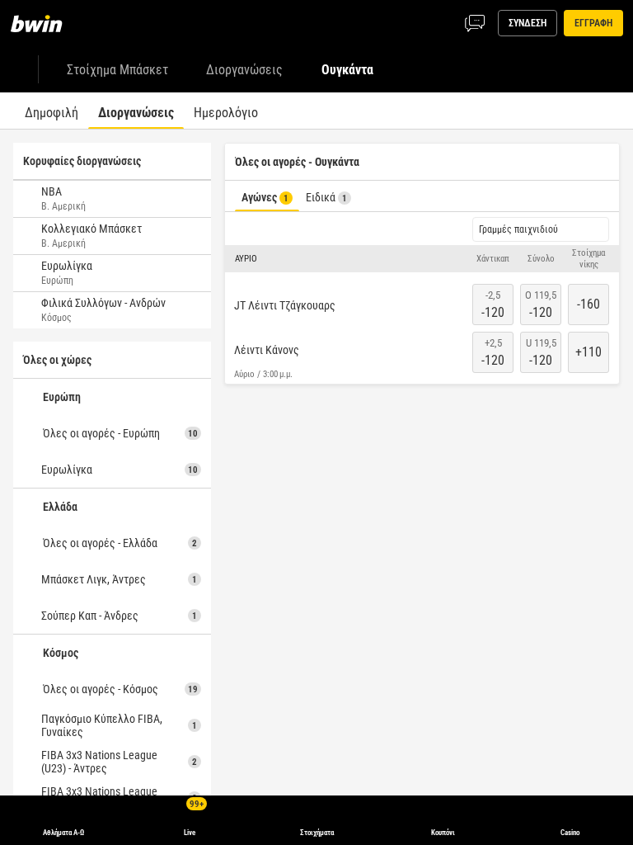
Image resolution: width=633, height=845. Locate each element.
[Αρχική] (46, 23)
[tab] (51, 110)
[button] (422, 259)
